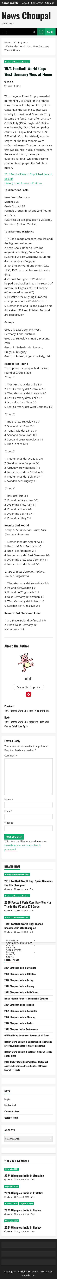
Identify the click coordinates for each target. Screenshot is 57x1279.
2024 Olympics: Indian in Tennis (19, 1004)
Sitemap (49, 3)
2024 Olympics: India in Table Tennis (21, 992)
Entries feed (10, 1105)
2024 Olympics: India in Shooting (20, 1017)
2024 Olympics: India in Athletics (20, 974)
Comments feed (11, 1111)
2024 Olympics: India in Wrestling (20, 967)
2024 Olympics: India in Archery (19, 1023)
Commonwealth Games (19, 942)
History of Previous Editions (17, 62)
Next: (26, 721)
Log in (7, 1099)
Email (8, 811)
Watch (50, 32)
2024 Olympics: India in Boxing (18, 980)
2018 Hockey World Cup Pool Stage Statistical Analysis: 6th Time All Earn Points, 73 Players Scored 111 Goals (26, 1065)
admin (10, 81)
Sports (10, 956)
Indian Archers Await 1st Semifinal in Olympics (26, 998)
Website (8, 822)
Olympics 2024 (11, 1169)
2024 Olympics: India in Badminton (20, 1011)
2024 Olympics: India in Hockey (19, 986)
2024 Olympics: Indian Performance (21, 1029)
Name (8, 799)
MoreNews (47, 1271)
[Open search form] (34, 31)
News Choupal (26, 15)
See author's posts (28, 687)
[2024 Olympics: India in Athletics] (28, 1186)
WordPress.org (11, 1117)
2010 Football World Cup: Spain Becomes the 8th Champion (28, 883)
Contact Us (37, 3)
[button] (4, 32)
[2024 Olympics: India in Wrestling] (28, 1169)
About (25, 3)
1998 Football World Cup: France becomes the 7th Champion (23, 926)
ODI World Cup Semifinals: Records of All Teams (26, 1035)
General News (11, 1203)
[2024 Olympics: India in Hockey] (28, 1221)
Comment (10, 755)
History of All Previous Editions (23, 183)
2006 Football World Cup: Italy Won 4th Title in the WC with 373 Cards (27, 904)
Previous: (27, 708)
